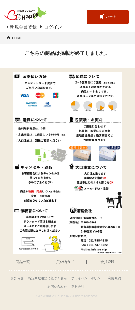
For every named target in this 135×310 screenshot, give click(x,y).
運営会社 (77, 286)
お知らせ (17, 278)
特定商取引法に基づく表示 (47, 278)
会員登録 (107, 262)
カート (110, 16)
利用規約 (114, 278)
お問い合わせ (57, 286)
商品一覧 (23, 262)
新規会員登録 (23, 27)
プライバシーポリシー (87, 278)
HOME (17, 38)
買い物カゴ (65, 262)
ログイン (53, 27)
